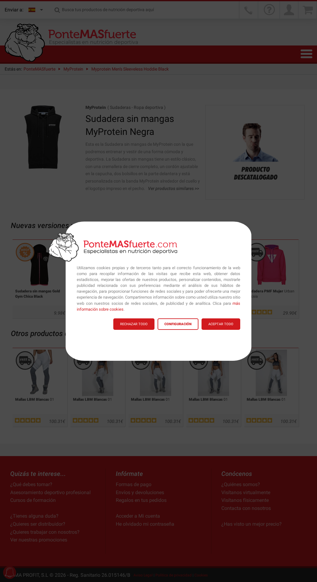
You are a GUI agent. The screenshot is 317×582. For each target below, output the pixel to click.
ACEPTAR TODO (220, 324)
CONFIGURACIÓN (178, 324)
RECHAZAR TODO (134, 324)
